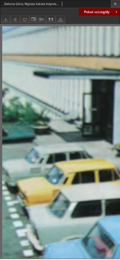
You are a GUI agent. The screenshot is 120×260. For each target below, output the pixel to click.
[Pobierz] (5, 19)
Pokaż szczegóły (96, 11)
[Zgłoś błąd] (60, 19)
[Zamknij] (115, 4)
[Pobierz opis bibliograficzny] (41, 19)
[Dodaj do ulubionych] (25, 19)
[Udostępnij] (15, 19)
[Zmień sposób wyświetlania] (33, 19)
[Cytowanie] (51, 19)
